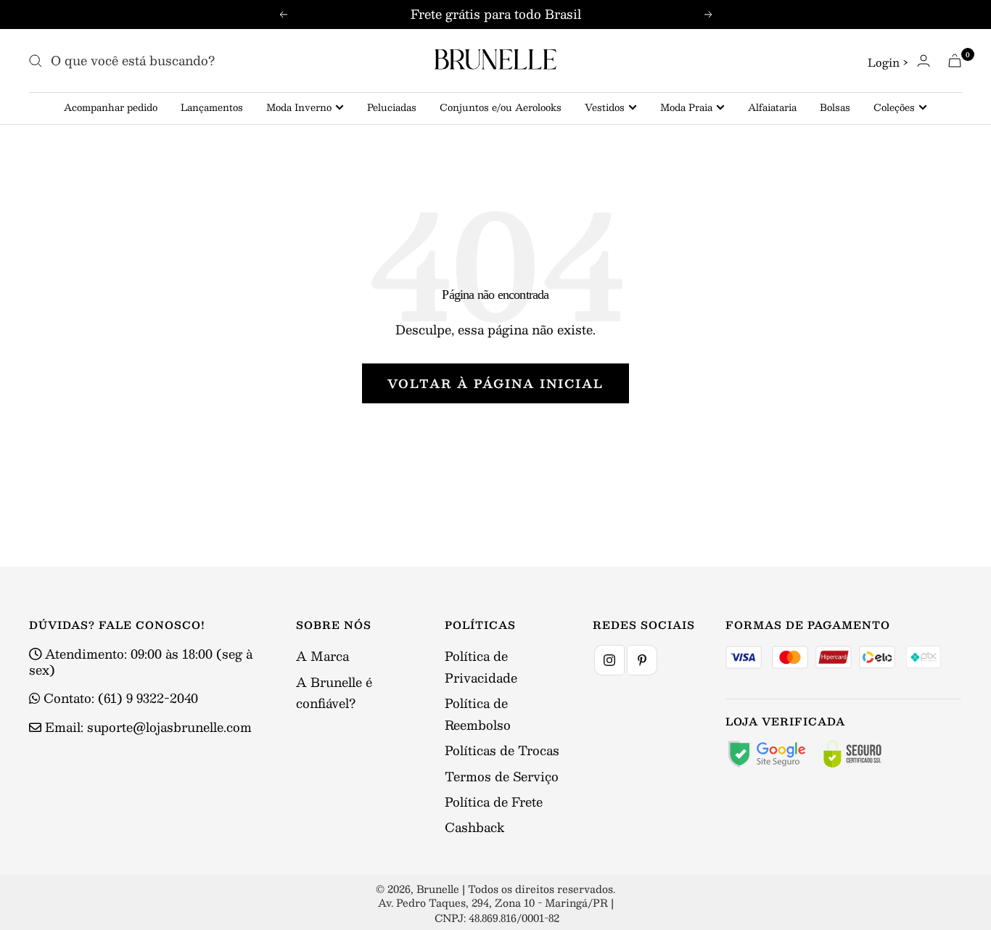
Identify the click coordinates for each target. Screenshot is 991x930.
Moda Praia (686, 107)
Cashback (474, 827)
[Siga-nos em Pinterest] (642, 660)
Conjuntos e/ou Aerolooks (501, 107)
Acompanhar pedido (110, 107)
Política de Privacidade (481, 666)
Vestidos (605, 107)
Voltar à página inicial (495, 383)
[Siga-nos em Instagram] (609, 660)
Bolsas (835, 107)
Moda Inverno (299, 107)
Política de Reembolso (478, 713)
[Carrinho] (954, 60)
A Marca (322, 656)
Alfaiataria (772, 107)
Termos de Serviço (502, 776)
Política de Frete (494, 801)
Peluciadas (391, 107)
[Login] (923, 60)
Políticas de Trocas (502, 750)
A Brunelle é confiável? (334, 692)
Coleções (894, 107)
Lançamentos (212, 107)
